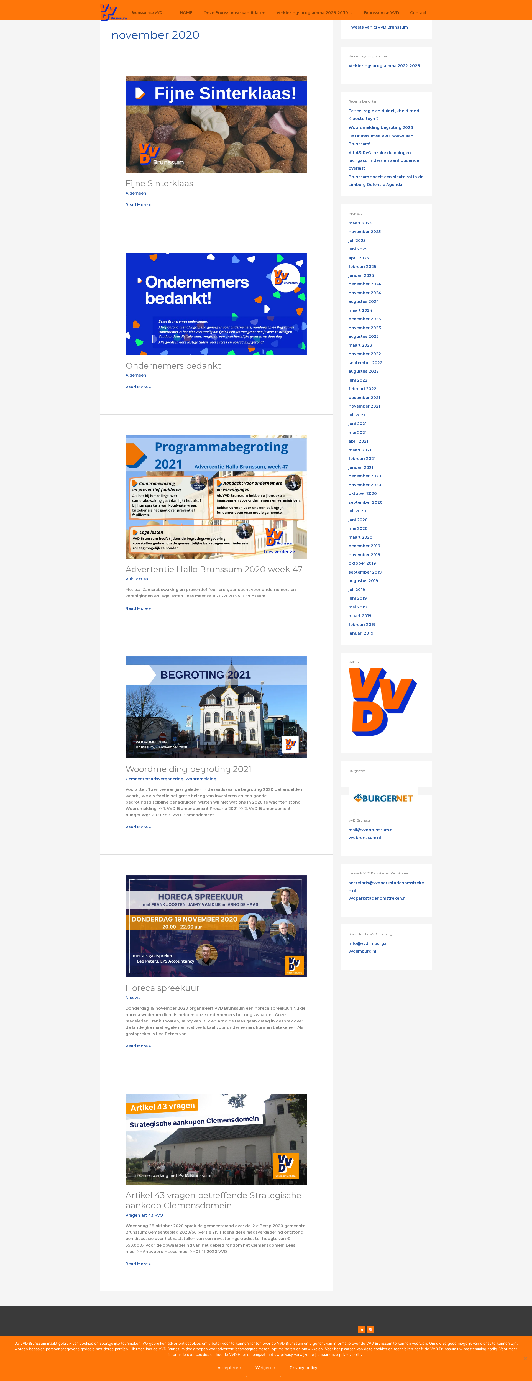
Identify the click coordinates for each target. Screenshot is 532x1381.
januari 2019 (361, 633)
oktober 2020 (363, 493)
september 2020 (366, 502)
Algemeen (136, 193)
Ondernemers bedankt (173, 365)
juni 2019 (358, 598)
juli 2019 (357, 589)
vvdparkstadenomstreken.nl (378, 898)
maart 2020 (360, 537)
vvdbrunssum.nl (365, 837)
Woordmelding (200, 778)
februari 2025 (362, 266)
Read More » (138, 204)
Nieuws (133, 997)
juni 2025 (358, 249)
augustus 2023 (364, 336)
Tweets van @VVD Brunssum (378, 27)
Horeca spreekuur (163, 988)
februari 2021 (362, 458)
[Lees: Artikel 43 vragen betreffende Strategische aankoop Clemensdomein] (216, 1139)
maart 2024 (360, 310)
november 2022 (365, 353)
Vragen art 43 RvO (144, 1215)
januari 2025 (361, 275)
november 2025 (365, 231)
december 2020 (365, 476)
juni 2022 (358, 380)
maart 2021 (360, 449)
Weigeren (265, 1367)
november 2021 (364, 406)
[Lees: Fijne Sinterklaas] (216, 124)
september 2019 (365, 572)
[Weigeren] (525, 1358)
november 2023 (365, 327)
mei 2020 (358, 528)
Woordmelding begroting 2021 (189, 769)
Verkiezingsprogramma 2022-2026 (384, 65)
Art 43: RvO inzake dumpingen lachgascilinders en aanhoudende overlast (384, 160)
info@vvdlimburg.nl (369, 943)
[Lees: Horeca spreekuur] (216, 926)
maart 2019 (360, 615)
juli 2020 (357, 510)
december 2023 (365, 318)
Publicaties (137, 579)
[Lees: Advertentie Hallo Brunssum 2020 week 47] (216, 496)
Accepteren (229, 1367)
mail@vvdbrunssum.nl (371, 829)
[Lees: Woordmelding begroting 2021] (216, 707)
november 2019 (364, 554)
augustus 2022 (364, 371)
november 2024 (365, 292)
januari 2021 (361, 467)
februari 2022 (362, 388)
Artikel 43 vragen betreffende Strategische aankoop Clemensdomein (213, 1200)
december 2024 (365, 284)
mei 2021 (358, 432)
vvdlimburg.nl (362, 951)
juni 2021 (358, 423)
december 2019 (364, 545)
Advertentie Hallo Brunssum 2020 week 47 (214, 569)
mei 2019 (358, 607)
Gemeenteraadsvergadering (154, 778)
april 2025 (359, 257)
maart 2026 (360, 223)
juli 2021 (357, 415)
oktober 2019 (362, 563)
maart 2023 (360, 345)
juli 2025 (357, 240)
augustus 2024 (364, 301)
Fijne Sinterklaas (159, 183)
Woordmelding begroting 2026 (381, 127)
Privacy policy (303, 1367)
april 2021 (358, 441)
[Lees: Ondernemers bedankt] (216, 303)
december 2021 (364, 397)
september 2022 (365, 362)
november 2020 (365, 484)
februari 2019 (362, 624)
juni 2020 (358, 519)
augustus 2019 (363, 580)
